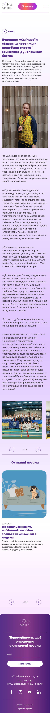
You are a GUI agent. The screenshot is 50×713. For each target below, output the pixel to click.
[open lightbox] (24, 420)
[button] (11, 449)
